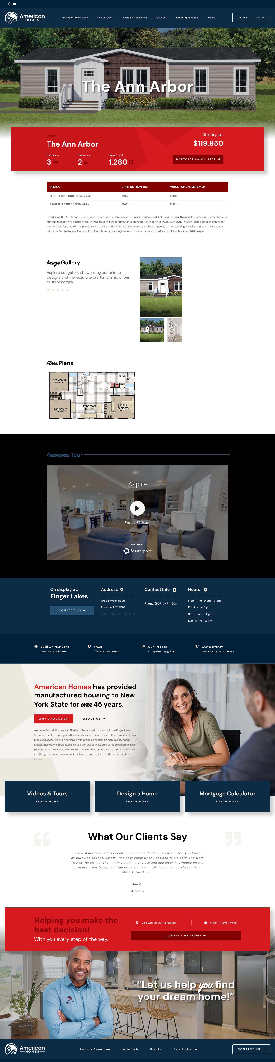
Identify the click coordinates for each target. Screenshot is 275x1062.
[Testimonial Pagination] (132, 890)
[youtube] (14, 3)
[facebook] (9, 3)
